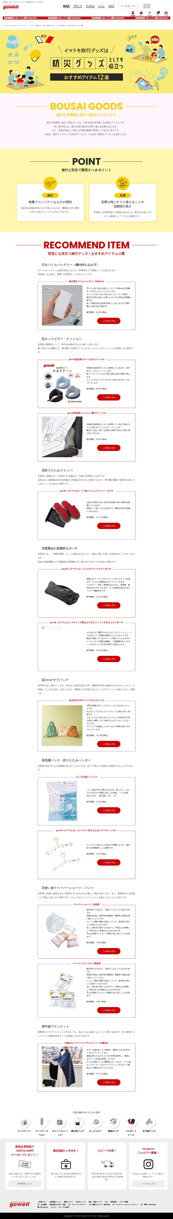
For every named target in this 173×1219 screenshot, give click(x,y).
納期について (68, 1202)
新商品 (66, 6)
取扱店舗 (114, 1202)
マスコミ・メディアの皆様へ (60, 1207)
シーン (101, 6)
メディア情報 (123, 1202)
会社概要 (44, 1204)
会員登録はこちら (24, 1184)
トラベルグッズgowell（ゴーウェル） (15, 25)
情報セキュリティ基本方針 (101, 1204)
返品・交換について (95, 1202)
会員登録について (55, 1202)
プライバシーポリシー (79, 1204)
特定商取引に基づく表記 (57, 1204)
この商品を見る (108, 321)
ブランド (77, 6)
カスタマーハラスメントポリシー (127, 1204)
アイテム (90, 6)
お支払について (81, 1202)
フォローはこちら (148, 1184)
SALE (111, 6)
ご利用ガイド (42, 1202)
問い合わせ (44, 1207)
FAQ (106, 1202)
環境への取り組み (150, 1204)
